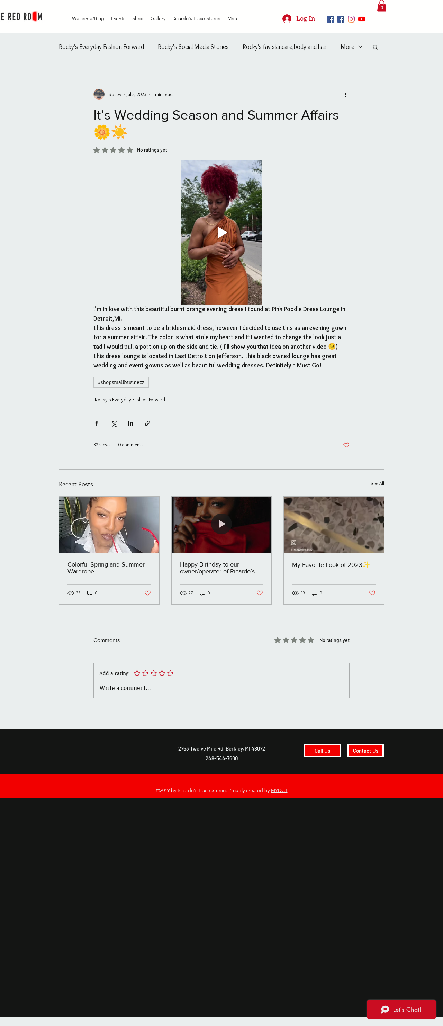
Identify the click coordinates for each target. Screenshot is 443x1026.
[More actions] (345, 94)
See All (377, 483)
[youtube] (361, 19)
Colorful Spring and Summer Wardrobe (106, 568)
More (347, 47)
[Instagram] (351, 19)
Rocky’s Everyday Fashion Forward (101, 47)
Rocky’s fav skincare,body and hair (285, 47)
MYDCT (279, 790)
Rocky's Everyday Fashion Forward (130, 399)
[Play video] (221, 232)
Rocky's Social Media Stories (193, 47)
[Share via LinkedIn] (130, 423)
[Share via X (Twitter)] (113, 423)
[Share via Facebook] (96, 423)
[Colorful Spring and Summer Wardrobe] (109, 525)
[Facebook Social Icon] (330, 19)
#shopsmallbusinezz (121, 382)
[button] (382, 5)
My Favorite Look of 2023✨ (331, 564)
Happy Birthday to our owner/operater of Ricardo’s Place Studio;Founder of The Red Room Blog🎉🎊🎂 (218, 568)
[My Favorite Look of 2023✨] (334, 525)
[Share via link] (147, 423)
